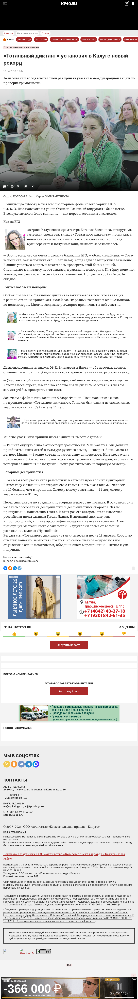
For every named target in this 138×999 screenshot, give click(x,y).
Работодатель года (110, 39)
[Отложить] (26, 186)
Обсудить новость (69, 645)
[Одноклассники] (10, 568)
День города (24, 39)
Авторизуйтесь (69, 691)
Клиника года (89, 39)
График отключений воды (64, 39)
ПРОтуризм (41, 39)
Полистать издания (14, 831)
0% (14, 633)
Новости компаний (17, 728)
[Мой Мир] (15, 568)
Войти (133, 4)
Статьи (45, 33)
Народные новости (27, 33)
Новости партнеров (91, 932)
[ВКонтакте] (5, 568)
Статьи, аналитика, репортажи (21, 47)
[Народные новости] (127, 3)
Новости (8, 33)
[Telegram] (20, 568)
